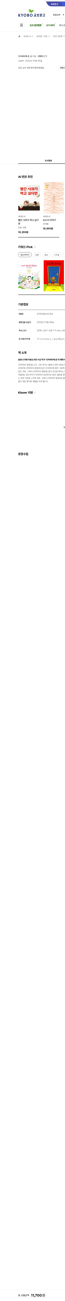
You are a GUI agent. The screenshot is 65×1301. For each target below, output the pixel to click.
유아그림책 (57, 36)
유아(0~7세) (41, 36)
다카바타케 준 (23, 56)
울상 (46, 255)
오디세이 (50, 25)
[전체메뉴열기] (21, 25)
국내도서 (26, 36)
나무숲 (56, 255)
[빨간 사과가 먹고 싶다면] (29, 208)
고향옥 (40, 56)
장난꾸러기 (24, 255)
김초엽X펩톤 (36, 25)
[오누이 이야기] (54, 206)
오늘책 (21, 61)
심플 (37, 255)
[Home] (19, 36)
